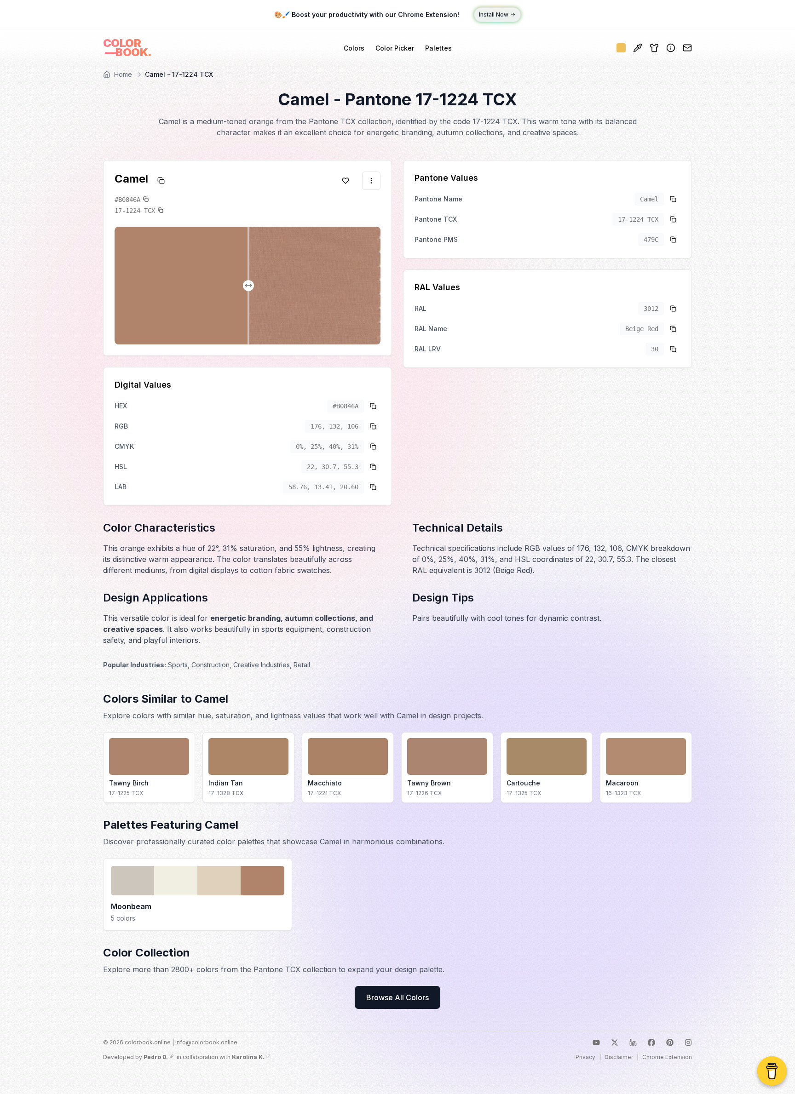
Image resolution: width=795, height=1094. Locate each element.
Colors (354, 48)
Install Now (493, 14)
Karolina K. (248, 1057)
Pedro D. (156, 1057)
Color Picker (394, 48)
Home (123, 74)
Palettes (438, 48)
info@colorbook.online (206, 1042)
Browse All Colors (397, 997)
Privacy (585, 1057)
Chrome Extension (667, 1057)
